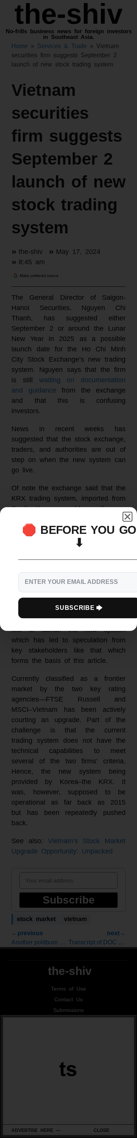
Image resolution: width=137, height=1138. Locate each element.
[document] (68, 569)
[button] (127, 516)
